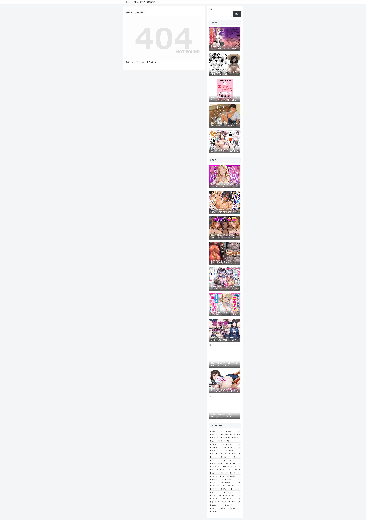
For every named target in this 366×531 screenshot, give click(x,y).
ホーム (214, 525)
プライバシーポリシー (234, 525)
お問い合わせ (222, 525)
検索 (210, 9)
